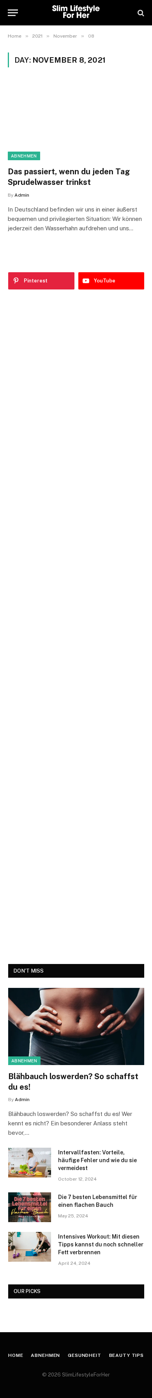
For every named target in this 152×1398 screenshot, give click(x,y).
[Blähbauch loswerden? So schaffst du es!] (76, 1026)
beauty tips (126, 1355)
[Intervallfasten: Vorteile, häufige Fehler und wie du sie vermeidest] (29, 1162)
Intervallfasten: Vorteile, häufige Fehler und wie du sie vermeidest (97, 1160)
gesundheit (84, 1355)
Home (15, 1355)
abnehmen (24, 156)
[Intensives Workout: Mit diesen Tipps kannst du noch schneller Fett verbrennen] (29, 1247)
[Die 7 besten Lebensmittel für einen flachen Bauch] (29, 1207)
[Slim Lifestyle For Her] (76, 12)
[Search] (140, 13)
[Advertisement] (76, 626)
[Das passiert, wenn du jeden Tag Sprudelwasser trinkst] (76, 121)
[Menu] (13, 13)
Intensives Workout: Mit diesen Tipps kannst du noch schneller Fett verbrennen (100, 1244)
